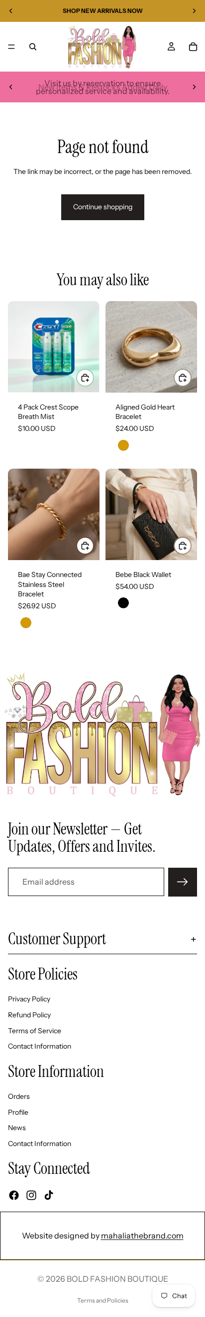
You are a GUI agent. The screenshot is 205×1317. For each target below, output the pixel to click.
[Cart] (193, 47)
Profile (18, 1111)
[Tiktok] (49, 1195)
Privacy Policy (29, 998)
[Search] (33, 47)
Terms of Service (34, 1030)
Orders (19, 1096)
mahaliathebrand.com (142, 1235)
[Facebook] (14, 1195)
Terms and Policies (102, 1300)
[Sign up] (182, 882)
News (17, 1127)
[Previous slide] (11, 11)
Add (93, 377)
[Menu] (11, 46)
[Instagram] (31, 1195)
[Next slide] (194, 11)
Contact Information (39, 1046)
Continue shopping (102, 206)
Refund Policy (29, 1014)
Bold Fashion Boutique (117, 1279)
